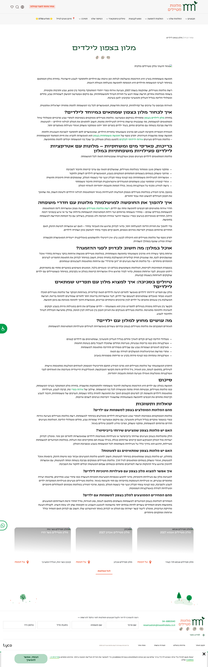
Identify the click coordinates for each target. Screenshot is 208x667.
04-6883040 (168, 621)
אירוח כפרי (77, 389)
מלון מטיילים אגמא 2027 (175, 532)
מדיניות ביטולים (179, 645)
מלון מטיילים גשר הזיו (54, 532)
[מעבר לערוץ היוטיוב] (201, 629)
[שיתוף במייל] (108, 57)
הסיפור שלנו (97, 19)
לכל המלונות (104, 571)
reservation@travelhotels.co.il (159, 625)
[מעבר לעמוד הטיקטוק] (181, 629)
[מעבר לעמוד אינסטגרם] (194, 629)
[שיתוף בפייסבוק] (97, 57)
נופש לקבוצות (135, 19)
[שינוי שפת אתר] (22, 6)
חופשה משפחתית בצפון (106, 136)
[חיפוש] (17, 6)
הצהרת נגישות (159, 645)
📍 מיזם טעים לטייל (65, 19)
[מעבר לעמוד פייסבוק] (187, 629)
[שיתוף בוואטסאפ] (103, 57)
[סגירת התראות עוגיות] (204, 653)
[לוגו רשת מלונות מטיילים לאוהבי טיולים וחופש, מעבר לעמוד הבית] (182, 6)
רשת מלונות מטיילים (98, 208)
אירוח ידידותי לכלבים (131, 139)
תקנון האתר (200, 645)
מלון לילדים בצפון (154, 118)
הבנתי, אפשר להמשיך (31, 658)
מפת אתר (141, 645)
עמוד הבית (189, 38)
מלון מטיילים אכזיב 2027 (114, 532)
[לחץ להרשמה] (7, 625)
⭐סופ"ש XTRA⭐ (44, 19)
